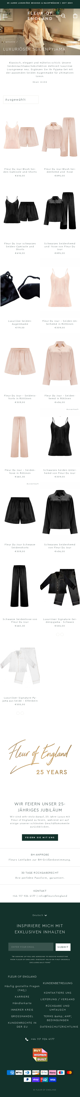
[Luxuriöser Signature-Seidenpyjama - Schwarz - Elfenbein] (62, 634)
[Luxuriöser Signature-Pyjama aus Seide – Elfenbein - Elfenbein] (18, 713)
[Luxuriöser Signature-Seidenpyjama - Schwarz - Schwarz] (57, 634)
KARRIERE (22, 996)
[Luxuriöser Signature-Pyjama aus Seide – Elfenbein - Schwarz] (22, 713)
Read (36, 82)
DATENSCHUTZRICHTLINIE (59, 1027)
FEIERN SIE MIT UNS (40, 837)
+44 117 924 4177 (42, 1039)
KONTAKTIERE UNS (58, 993)
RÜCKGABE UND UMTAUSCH (58, 1008)
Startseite (9, 42)
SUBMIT (63, 947)
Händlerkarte (22, 1003)
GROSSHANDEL (22, 1016)
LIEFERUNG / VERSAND (58, 999)
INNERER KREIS (22, 1010)
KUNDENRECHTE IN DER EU (22, 1025)
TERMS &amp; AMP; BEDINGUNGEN (58, 1018)
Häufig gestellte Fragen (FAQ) (22, 988)
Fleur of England (46, 1090)
